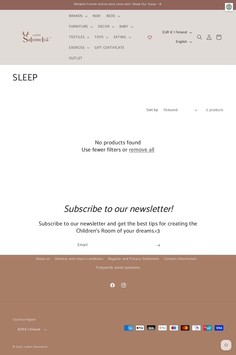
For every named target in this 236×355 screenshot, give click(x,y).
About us (43, 259)
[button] (78, 16)
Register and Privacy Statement (133, 259)
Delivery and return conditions (79, 259)
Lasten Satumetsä (35, 347)
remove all (141, 149)
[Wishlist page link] (150, 37)
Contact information (180, 259)
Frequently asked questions (118, 267)
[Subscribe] (158, 245)
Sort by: (153, 110)
